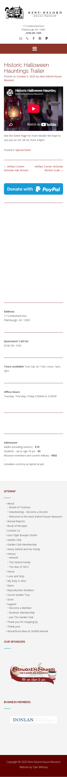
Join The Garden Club (21, 617)
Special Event (23, 150)
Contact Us (13, 530)
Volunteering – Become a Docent (28, 512)
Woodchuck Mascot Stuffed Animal (27, 631)
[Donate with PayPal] (46, 38)
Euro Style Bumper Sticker (22, 535)
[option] (33, 674)
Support (11, 604)
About (10, 503)
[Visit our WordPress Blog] (39, 38)
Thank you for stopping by (22, 622)
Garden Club (14, 540)
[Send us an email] (20, 38)
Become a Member (20, 608)
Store (10, 599)
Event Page (20, 135)
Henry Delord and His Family (23, 549)
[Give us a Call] (27, 38)
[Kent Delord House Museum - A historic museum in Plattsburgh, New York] (33, 12)
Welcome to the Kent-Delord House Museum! (35, 516)
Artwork (13, 557)
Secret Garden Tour (18, 594)
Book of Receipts (17, 526)
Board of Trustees (19, 507)
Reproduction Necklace (20, 590)
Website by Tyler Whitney (33, 767)
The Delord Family (19, 562)
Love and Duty (15, 576)
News (10, 585)
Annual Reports (16, 521)
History (11, 553)
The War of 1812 (19, 567)
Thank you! (13, 626)
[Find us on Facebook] (33, 38)
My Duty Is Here (16, 581)
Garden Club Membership (22, 544)
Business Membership (22, 612)
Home (10, 571)
